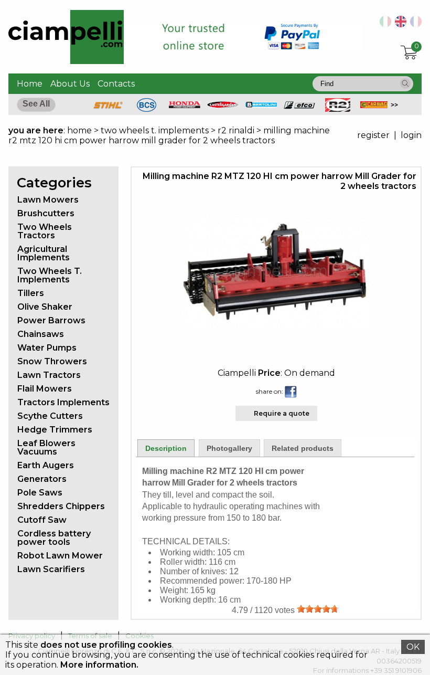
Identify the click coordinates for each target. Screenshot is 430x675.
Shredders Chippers (61, 506)
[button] (405, 83)
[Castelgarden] (223, 105)
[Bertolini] (261, 105)
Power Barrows (51, 320)
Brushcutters (45, 213)
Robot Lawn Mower (60, 556)
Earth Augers (45, 465)
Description (166, 448)
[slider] (318, 609)
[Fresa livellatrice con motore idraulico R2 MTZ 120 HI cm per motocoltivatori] (383, 24)
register (373, 135)
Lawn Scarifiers (51, 569)
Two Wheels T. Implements (49, 275)
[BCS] (146, 109)
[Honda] (184, 105)
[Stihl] (108, 109)
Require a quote (281, 413)
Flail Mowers (44, 389)
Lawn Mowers (48, 200)
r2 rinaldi (236, 130)
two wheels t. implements (155, 130)
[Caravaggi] (376, 105)
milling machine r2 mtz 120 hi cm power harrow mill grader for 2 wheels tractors (169, 135)
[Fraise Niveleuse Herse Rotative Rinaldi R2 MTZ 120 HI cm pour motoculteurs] (414, 24)
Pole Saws (39, 493)
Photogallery (229, 448)
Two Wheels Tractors (44, 231)
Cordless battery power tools (54, 538)
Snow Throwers (52, 361)
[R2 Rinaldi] (337, 109)
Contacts (116, 84)
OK (413, 647)
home (79, 130)
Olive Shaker (44, 307)
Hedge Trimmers (54, 430)
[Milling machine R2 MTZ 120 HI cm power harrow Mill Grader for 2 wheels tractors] (276, 324)
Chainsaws (40, 334)
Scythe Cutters (50, 416)
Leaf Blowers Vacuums (46, 447)
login (411, 135)
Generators (42, 479)
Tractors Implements (63, 402)
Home (29, 84)
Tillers (30, 293)
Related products (303, 448)
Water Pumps (47, 348)
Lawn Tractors (49, 375)
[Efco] (299, 106)
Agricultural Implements (43, 253)
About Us (70, 84)
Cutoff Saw (42, 520)
